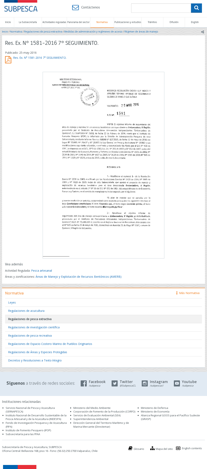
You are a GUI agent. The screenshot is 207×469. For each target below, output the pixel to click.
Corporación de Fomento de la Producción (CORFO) (104, 411)
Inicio (8, 22)
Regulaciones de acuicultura (26, 311)
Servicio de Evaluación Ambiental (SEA (96, 415)
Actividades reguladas (54, 22)
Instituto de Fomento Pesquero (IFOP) (28, 430)
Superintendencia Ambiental (90, 419)
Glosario (139, 449)
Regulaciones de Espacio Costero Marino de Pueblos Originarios (50, 344)
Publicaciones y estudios (127, 22)
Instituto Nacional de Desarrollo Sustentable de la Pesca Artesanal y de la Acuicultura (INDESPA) (36, 417)
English (195, 22)
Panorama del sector (78, 22)
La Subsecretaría (28, 22)
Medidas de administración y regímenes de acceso (93, 31)
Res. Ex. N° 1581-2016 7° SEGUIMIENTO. (40, 58)
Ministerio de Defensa (154, 408)
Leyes (12, 302)
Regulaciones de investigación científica (34, 327)
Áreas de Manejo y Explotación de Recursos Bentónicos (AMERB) (78, 276)
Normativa (102, 22)
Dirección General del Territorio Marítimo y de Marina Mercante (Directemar (101, 424)
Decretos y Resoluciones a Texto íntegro (35, 360)
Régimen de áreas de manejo (141, 31)
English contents (192, 448)
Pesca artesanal (41, 270)
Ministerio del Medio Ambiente (92, 408)
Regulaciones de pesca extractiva (43, 31)
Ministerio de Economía (155, 411)
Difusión (174, 22)
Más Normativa (188, 293)
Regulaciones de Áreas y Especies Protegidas (37, 352)
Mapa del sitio (164, 449)
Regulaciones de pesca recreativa (30, 335)
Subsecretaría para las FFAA (23, 434)
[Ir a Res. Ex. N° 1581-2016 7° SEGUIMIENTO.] (103, 165)
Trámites (152, 22)
